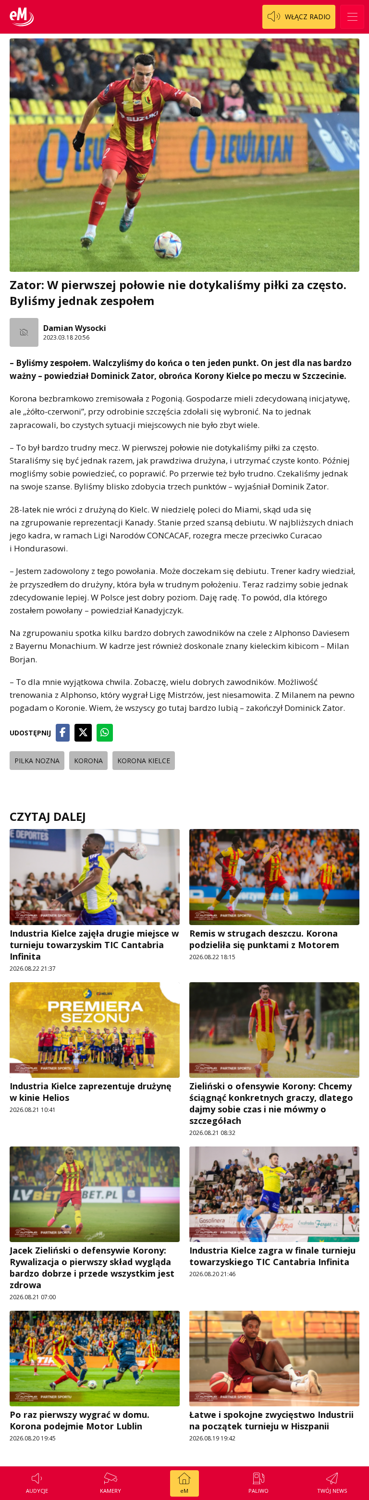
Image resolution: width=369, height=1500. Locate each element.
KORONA (88, 760)
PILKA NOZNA (37, 760)
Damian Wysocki (74, 328)
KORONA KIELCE (143, 760)
